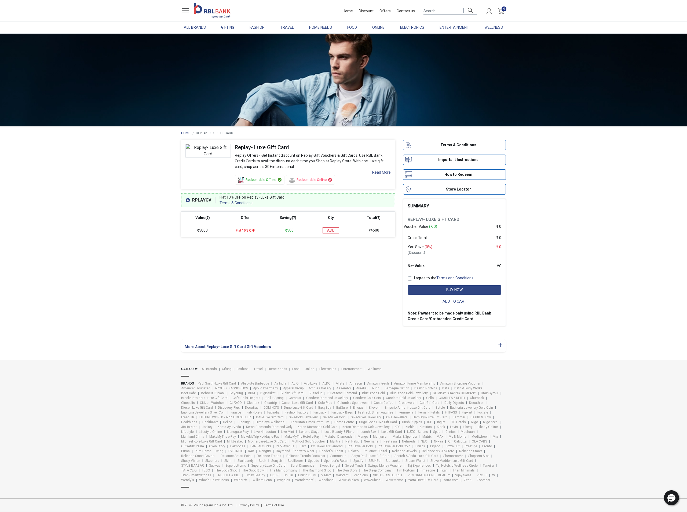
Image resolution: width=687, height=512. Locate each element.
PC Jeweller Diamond (327, 446)
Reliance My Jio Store (438, 451)
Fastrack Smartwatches (375, 412)
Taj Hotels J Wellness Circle (457, 465)
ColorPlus (325, 403)
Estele (440, 407)
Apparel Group (293, 388)
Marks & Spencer (405, 436)
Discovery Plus (229, 407)
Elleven (374, 407)
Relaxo (353, 451)
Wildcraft (240, 480)
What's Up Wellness (214, 480)
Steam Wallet (415, 461)
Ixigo (474, 422)
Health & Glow (480, 417)
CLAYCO (236, 403)
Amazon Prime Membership (414, 383)
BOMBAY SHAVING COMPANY (454, 393)
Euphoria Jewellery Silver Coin (203, 412)
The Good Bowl (253, 470)
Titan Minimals (464, 470)
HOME (185, 133)
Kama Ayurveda (229, 427)
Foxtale (482, 412)
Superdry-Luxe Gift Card (268, 465)
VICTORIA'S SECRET (388, 475)
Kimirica (426, 427)
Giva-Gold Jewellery (303, 417)
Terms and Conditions (454, 278)
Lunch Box (368, 432)
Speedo (313, 461)
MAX (440, 436)
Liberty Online (488, 427)
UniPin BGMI (307, 475)
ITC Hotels (458, 422)
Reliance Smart (470, 451)
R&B (251, 451)
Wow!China (372, 480)
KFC (397, 427)
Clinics (450, 432)
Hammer (458, 417)
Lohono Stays (309, 432)
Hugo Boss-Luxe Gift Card (378, 422)
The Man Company (283, 470)
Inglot (441, 422)
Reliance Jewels (404, 451)
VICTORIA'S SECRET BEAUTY (429, 475)
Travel (287, 27)
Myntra (335, 441)
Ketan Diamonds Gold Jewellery (366, 427)
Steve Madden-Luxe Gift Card (451, 461)
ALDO (326, 383)
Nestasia (390, 441)
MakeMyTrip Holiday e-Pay (260, 436)
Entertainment (454, 27)
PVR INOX (235, 451)
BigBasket (268, 393)
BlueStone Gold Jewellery (409, 393)
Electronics (412, 27)
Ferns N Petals (429, 412)
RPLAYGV (201, 200)
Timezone (427, 470)
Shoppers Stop (478, 456)
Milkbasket (235, 441)
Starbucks (393, 461)
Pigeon (435, 446)
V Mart (326, 475)
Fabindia (273, 412)
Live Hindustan (265, 432)
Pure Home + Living (209, 451)
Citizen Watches (212, 403)
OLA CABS (479, 441)
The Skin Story (346, 470)
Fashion (257, 27)
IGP (429, 422)
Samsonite (338, 456)
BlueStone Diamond (342, 393)
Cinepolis (188, 403)
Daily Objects (454, 403)
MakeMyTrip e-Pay (222, 436)
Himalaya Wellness (270, 422)
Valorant (342, 475)
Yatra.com (451, 480)
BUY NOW (454, 290)
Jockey (207, 427)
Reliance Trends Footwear (305, 456)
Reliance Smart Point (236, 456)
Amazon (355, 383)
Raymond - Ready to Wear (295, 451)
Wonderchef (304, 480)
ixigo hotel (490, 422)
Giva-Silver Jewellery (366, 417)
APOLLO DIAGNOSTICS (231, 388)
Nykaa (438, 441)
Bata (445, 388)
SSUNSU (374, 461)
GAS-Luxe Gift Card (270, 417)
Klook (441, 427)
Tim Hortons (406, 470)
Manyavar (380, 436)
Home (348, 11)
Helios (227, 422)
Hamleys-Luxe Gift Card (430, 417)
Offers (385, 11)
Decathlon (476, 403)
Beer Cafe (188, 393)
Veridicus (361, 475)
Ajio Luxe (310, 383)
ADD (331, 230)
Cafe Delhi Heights (246, 398)
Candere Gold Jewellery (403, 398)
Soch (262, 461)
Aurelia (361, 388)
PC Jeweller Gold (360, 446)
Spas (436, 432)
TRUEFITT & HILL (228, 475)
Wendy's (187, 480)
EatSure (342, 407)
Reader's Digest (331, 451)
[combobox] (450, 10)
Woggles (283, 480)
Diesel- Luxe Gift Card (197, 407)
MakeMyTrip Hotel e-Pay (302, 436)
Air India (280, 383)
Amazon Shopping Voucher (460, 383)
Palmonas (237, 446)
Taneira (488, 465)
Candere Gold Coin (367, 398)
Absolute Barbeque (255, 383)
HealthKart (210, 422)
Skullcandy (245, 461)
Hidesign (244, 422)
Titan (444, 470)
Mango (363, 436)
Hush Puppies (412, 422)
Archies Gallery (320, 388)
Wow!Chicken (349, 480)
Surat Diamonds (303, 465)
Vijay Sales (463, 475)
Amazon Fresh (378, 383)
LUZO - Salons (417, 432)
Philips (420, 446)
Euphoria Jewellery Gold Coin (471, 407)
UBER (274, 475)
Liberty (468, 427)
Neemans (371, 441)
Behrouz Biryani (213, 393)
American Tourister (195, 388)
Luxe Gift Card (391, 432)
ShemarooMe (453, 456)
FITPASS (451, 412)
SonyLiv (277, 461)
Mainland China (192, 436)
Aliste (340, 383)
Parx (302, 446)
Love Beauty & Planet (340, 432)
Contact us (406, 11)
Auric (375, 388)
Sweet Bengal (330, 465)
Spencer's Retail (336, 461)
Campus (295, 398)
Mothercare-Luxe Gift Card (267, 441)
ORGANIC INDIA (192, 446)
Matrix (427, 436)
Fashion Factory (296, 412)
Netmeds (409, 441)
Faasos (236, 412)
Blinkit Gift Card (292, 393)
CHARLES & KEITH (452, 398)
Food (352, 27)
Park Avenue (285, 446)
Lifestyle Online (210, 432)
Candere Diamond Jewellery (327, 398)
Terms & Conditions (236, 203)
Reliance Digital (375, 451)
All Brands (195, 27)
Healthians (189, 422)
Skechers (212, 461)
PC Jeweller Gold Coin (394, 446)
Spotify (358, 461)
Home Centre (344, 422)
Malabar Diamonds (339, 436)
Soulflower (295, 461)
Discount (366, 11)
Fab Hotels (254, 412)
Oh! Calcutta (457, 441)
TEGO (206, 470)
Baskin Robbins (425, 388)
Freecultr (187, 417)
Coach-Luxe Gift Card (297, 403)
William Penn (262, 480)
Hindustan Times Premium (309, 422)
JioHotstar (189, 427)
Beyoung (236, 393)
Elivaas (358, 407)
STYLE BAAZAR (192, 465)
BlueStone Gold (373, 393)
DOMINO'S (271, 407)
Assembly (343, 388)
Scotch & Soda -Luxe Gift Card (416, 456)
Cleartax (253, 403)
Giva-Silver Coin (334, 417)
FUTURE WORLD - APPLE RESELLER (225, 417)
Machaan (468, 432)
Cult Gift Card (429, 403)
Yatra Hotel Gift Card (423, 480)
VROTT (482, 475)
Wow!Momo (394, 480)
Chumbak (477, 398)
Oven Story (217, 446)
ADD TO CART (454, 301)
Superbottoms (235, 465)
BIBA (251, 393)
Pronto (487, 446)
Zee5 (468, 480)
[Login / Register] (489, 11)
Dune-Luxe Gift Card (298, 407)
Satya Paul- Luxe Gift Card (370, 456)
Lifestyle (187, 432)
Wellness (493, 27)
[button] (671, 497)
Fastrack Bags (342, 412)
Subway (214, 465)
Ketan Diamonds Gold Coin (317, 427)
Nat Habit (352, 441)
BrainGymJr (489, 393)
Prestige (471, 446)
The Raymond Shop (316, 470)
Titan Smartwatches (196, 475)
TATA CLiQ (189, 470)
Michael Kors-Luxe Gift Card (201, 441)
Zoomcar (483, 480)
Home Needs (320, 27)
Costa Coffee (383, 403)
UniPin (288, 475)
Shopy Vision (190, 461)
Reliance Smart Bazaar (198, 456)
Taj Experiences (419, 465)
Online (378, 27)
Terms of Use (274, 505)
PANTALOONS (260, 446)
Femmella (406, 412)
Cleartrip (270, 403)
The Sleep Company (377, 470)
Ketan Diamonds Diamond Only (269, 427)
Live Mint (287, 432)
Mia (495, 436)
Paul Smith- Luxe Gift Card (217, 383)
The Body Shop (226, 470)
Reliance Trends (269, 456)
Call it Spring (274, 398)
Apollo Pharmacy (265, 388)
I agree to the (443, 278)
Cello (430, 398)
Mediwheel (480, 436)
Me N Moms (457, 436)
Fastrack (319, 412)
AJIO (295, 383)
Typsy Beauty (255, 475)
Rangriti (265, 451)
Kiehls (410, 427)
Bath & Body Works (468, 388)
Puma (185, 451)
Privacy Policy (249, 505)
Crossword (407, 403)
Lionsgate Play (238, 432)
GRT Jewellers (397, 417)
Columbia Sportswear (353, 403)
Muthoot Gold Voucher (308, 441)
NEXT (425, 441)
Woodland (326, 480)
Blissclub (315, 393)
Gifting (227, 27)
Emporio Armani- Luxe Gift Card (407, 407)
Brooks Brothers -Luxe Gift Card (204, 398)
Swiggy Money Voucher (385, 465)
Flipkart (467, 412)
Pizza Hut (452, 446)
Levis (454, 427)
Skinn (228, 461)
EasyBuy (324, 407)
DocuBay (251, 407)
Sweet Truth (354, 465)
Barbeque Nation (397, 388)
